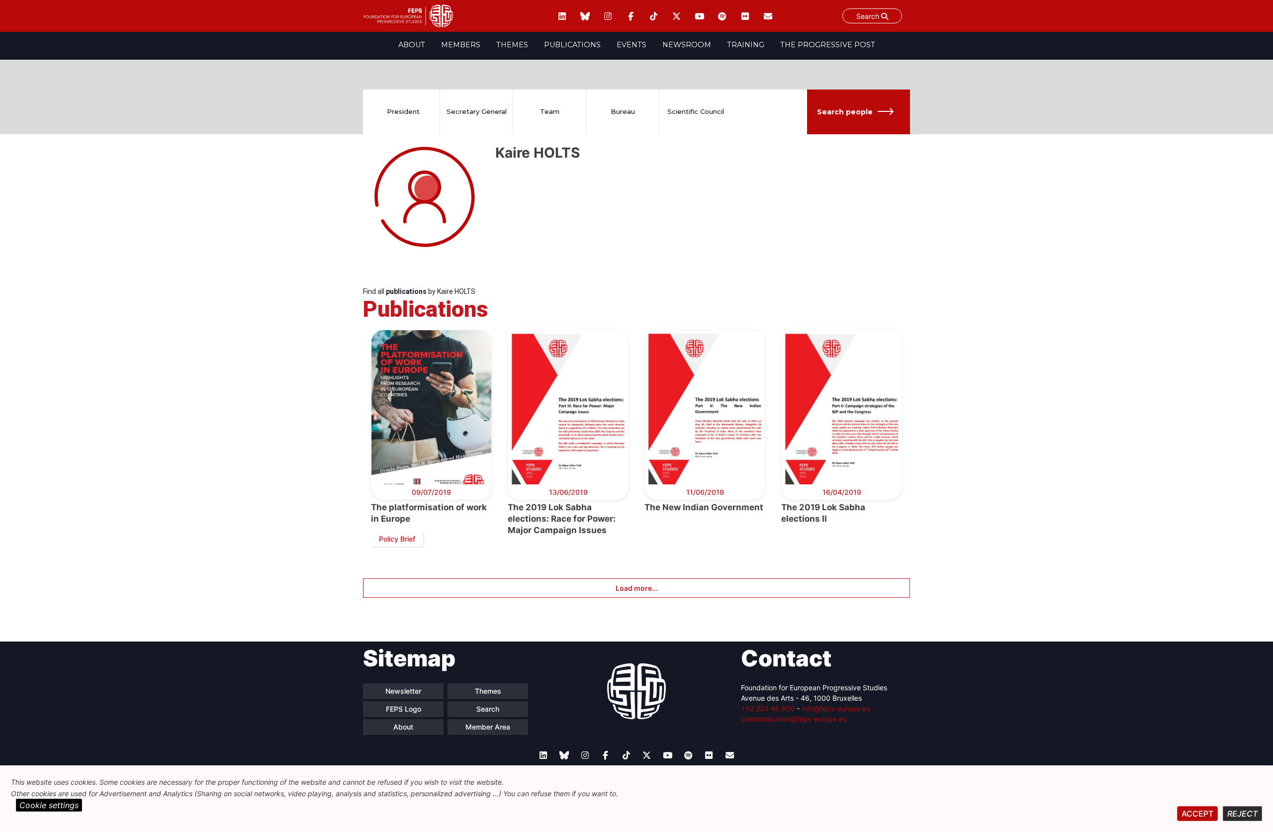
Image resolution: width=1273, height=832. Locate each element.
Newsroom (686, 44)
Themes (512, 44)
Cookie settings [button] (49, 805)
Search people (845, 111)
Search (868, 16)
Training (745, 44)
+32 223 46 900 (768, 708)
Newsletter (403, 691)
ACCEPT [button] (1197, 814)
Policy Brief (397, 539)
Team (549, 111)
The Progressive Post (827, 44)
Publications (572, 44)
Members (460, 44)
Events (631, 44)
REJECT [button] (1242, 814)
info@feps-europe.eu (836, 708)
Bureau (623, 111)
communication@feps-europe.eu (794, 719)
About (411, 44)
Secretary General (477, 111)
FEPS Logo (403, 709)
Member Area (487, 727)
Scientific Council (695, 111)
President (403, 111)
